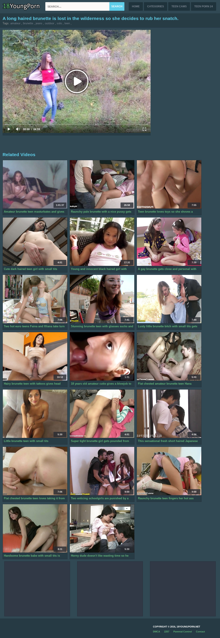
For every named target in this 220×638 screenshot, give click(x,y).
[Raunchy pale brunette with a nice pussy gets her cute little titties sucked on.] (102, 184)
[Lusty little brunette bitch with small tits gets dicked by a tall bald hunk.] (169, 299)
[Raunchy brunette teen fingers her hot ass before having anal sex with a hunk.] (169, 471)
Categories (155, 6)
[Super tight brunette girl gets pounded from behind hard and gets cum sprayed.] (102, 414)
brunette (28, 23)
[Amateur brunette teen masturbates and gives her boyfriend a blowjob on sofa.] (35, 184)
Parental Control (182, 631)
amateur (15, 23)
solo (59, 23)
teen (67, 23)
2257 (166, 631)
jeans (39, 23)
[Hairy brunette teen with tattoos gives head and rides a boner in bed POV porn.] (35, 356)
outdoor (49, 23)
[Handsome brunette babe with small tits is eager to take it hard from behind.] (35, 528)
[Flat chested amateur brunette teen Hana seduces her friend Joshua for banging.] (169, 356)
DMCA (156, 631)
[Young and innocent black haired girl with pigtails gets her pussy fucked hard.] (102, 242)
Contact (200, 631)
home (136, 6)
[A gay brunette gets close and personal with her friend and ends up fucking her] (169, 242)
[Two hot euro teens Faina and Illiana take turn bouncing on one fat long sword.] (35, 299)
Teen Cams (179, 6)
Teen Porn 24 (203, 6)
